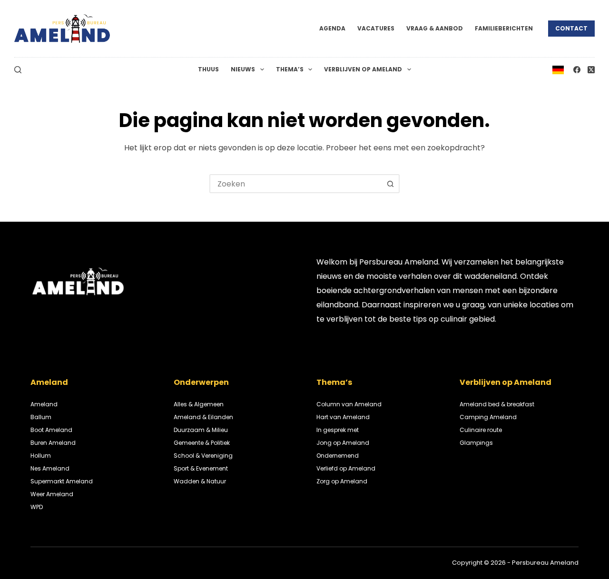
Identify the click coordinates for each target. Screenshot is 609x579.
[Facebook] (576, 69)
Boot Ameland (51, 430)
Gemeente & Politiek (202, 443)
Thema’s (290, 69)
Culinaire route (481, 430)
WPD (36, 507)
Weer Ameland (51, 494)
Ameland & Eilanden (203, 417)
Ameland (44, 404)
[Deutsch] (558, 69)
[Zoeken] (17, 69)
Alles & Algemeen (199, 404)
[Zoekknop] (390, 183)
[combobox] (296, 183)
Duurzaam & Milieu (201, 430)
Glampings (476, 443)
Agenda (332, 28)
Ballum (40, 417)
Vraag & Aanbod (434, 28)
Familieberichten (504, 28)
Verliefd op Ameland (345, 468)
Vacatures (375, 28)
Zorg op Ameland (341, 481)
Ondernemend (337, 455)
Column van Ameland (349, 404)
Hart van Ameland (343, 417)
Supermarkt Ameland (61, 481)
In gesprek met (337, 430)
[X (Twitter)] (591, 69)
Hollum (40, 455)
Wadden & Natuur (200, 481)
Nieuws (243, 69)
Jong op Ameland (342, 443)
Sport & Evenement (201, 468)
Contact (571, 28)
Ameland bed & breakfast (497, 404)
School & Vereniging (203, 455)
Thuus (208, 69)
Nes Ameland (49, 468)
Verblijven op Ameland (363, 69)
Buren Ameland (53, 443)
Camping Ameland (488, 417)
